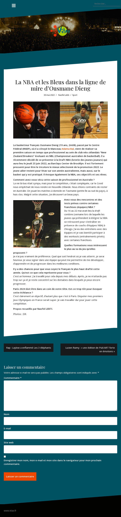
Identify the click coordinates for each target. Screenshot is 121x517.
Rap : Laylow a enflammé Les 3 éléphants (28, 347)
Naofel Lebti (63, 95)
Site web (9, 442)
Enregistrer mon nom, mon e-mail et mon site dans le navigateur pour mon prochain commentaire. (52, 462)
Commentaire (12, 377)
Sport (74, 95)
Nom (6, 414)
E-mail (7, 428)
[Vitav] (61, 30)
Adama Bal (68, 148)
